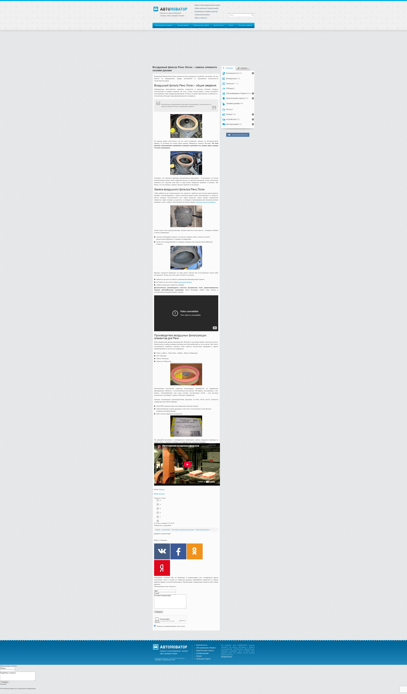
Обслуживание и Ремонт (238, 93)
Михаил (161, 489)
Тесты (229, 109)
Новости (232, 84)
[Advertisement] (203, 50)
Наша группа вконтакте (240, 135)
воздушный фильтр (185, 282)
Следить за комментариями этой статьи (171, 626)
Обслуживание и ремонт (164, 25)
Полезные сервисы (245, 25)
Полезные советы (203, 659)
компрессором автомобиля (205, 202)
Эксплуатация (234, 124)
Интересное (233, 79)
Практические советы (201, 25)
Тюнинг (231, 25)
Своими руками (183, 25)
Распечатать (160, 494)
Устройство (233, 119)
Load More (186, 634)
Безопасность (219, 25)
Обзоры (230, 88)
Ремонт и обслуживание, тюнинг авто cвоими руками (172, 14)
